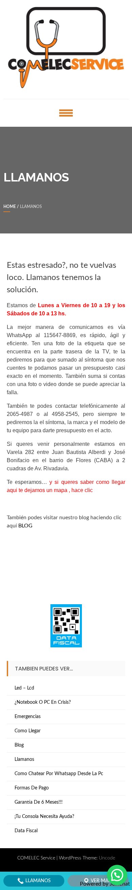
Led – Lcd (24, 688)
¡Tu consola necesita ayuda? (44, 816)
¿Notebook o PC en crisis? (43, 702)
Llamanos (24, 759)
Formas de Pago (32, 788)
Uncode (107, 858)
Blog (19, 745)
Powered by (105, 884)
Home (9, 207)
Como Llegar (28, 731)
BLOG (25, 525)
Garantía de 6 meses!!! (39, 802)
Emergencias (28, 716)
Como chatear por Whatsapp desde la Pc (59, 773)
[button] (117, 875)
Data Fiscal (26, 830)
